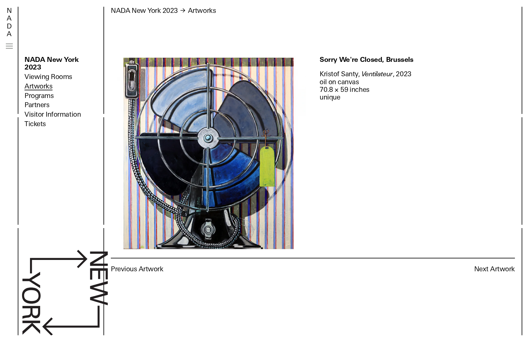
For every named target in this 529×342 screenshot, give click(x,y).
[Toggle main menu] (9, 46)
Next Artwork (494, 269)
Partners (36, 105)
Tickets (35, 124)
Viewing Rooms (48, 77)
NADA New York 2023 (51, 63)
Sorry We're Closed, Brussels (366, 59)
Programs (39, 96)
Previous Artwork (137, 269)
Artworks (38, 86)
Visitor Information (52, 114)
